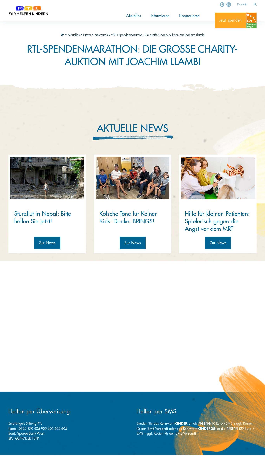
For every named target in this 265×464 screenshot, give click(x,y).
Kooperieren (189, 16)
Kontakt (242, 4)
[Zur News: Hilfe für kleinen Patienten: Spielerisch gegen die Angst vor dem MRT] (218, 178)
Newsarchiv (102, 35)
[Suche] (255, 4)
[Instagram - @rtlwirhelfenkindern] (228, 4)
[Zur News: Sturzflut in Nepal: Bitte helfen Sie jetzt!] (47, 178)
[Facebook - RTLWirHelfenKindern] (222, 4)
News (87, 35)
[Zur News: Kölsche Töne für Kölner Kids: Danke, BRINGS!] (132, 178)
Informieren (160, 16)
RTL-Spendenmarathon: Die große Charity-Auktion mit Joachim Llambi (159, 35)
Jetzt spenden (230, 20)
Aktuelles (133, 16)
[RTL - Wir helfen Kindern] (28, 10)
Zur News (47, 243)
